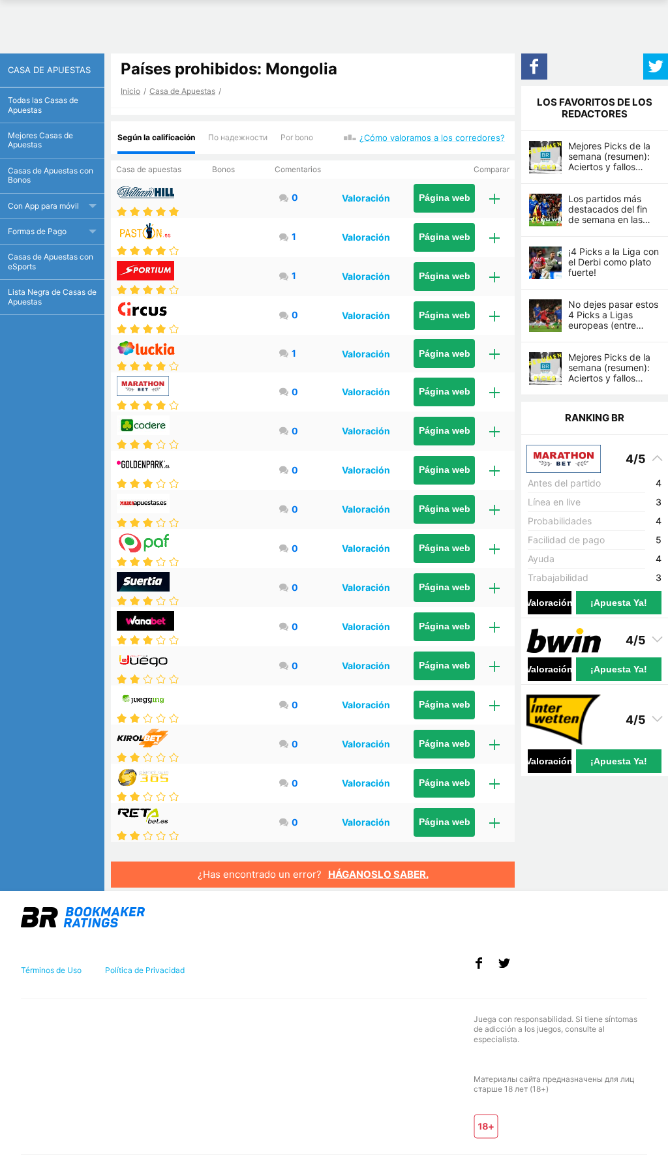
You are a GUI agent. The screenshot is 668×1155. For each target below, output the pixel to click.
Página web (444, 197)
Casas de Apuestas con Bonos (50, 175)
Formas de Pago (37, 231)
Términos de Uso (51, 970)
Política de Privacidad (145, 970)
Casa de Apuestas (182, 91)
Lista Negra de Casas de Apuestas (52, 296)
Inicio (130, 91)
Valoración (366, 197)
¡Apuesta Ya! (618, 602)
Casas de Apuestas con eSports (50, 261)
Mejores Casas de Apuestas (40, 139)
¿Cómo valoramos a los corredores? (432, 137)
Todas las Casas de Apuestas (43, 104)
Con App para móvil (43, 206)
